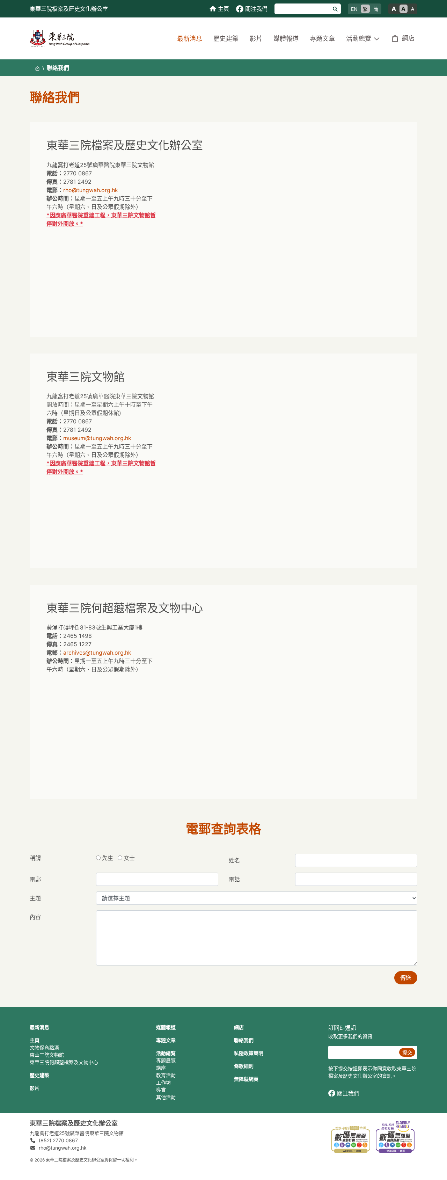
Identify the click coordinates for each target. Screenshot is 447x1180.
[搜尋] (335, 8)
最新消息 (189, 38)
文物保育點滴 (44, 1047)
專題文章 (322, 38)
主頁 (34, 1040)
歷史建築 (226, 38)
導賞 (161, 1090)
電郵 (35, 879)
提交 (407, 1052)
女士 (129, 857)
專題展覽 (166, 1060)
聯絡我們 (244, 1040)
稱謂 (35, 857)
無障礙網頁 (246, 1079)
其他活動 (166, 1097)
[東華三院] (59, 38)
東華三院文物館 (47, 1055)
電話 (234, 879)
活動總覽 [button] (358, 38)
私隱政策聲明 (248, 1053)
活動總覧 (166, 1053)
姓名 (234, 860)
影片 (256, 38)
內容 (35, 916)
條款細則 (244, 1066)
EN (354, 9)
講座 (161, 1068)
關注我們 (348, 1093)
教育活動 (166, 1075)
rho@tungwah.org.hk (90, 190)
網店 (408, 38)
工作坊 (163, 1082)
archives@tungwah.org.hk (97, 652)
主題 (35, 898)
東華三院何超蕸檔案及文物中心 (64, 1062)
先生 (107, 857)
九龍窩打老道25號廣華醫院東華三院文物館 (77, 1133)
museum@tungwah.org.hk (97, 438)
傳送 (405, 977)
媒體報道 (286, 38)
